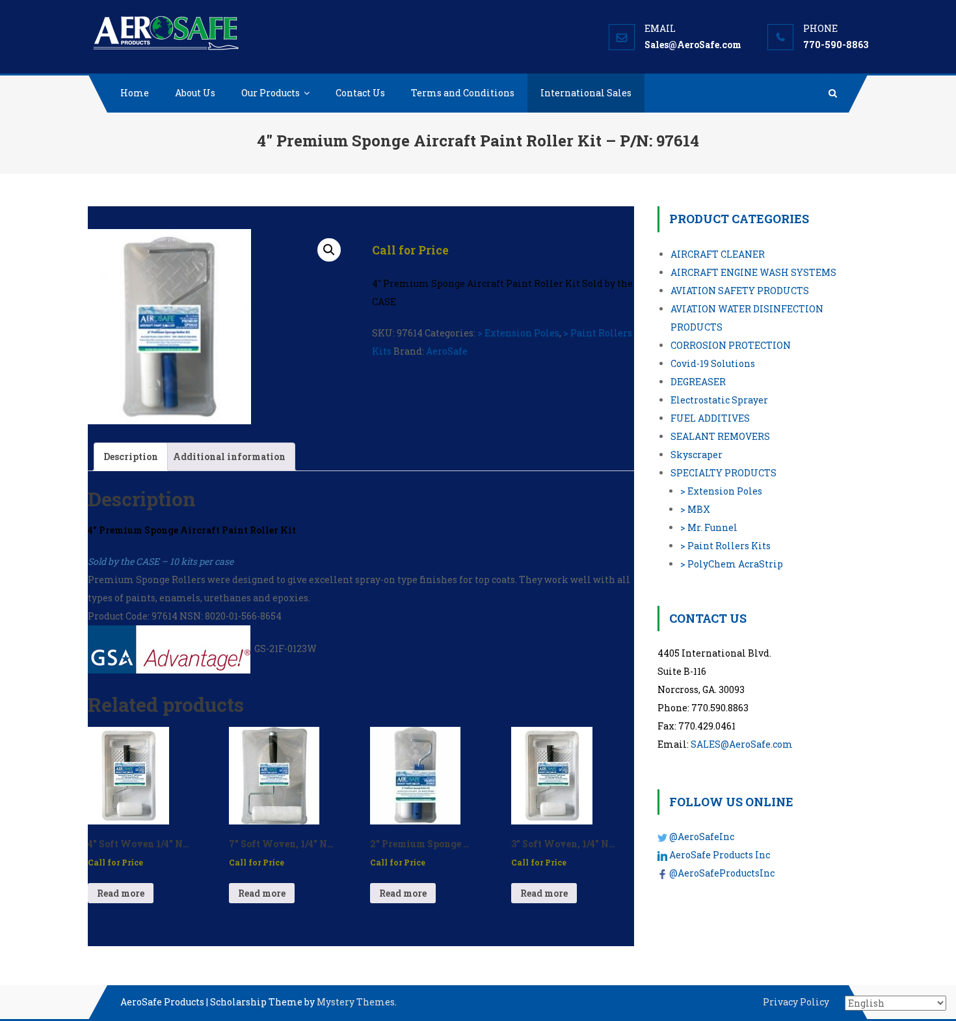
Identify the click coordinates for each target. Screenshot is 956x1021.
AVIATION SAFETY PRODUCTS (740, 290)
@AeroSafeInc (701, 836)
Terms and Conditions (462, 93)
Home (134, 93)
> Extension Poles (518, 333)
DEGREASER (698, 381)
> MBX (695, 509)
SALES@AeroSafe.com (742, 744)
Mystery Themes (356, 1002)
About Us (195, 93)
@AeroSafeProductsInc (722, 873)
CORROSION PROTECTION (731, 345)
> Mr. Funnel (708, 527)
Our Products (270, 93)
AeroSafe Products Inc (719, 855)
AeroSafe (447, 351)
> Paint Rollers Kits (725, 545)
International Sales (585, 93)
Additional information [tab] (229, 456)
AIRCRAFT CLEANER (718, 254)
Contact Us (360, 93)
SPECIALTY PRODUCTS (724, 473)
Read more (120, 893)
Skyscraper (697, 454)
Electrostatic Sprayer (719, 400)
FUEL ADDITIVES (710, 418)
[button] (329, 250)
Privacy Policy (796, 1002)
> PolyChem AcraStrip (731, 564)
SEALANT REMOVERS (720, 436)
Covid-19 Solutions (713, 363)
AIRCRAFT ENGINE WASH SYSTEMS (753, 272)
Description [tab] (130, 456)
